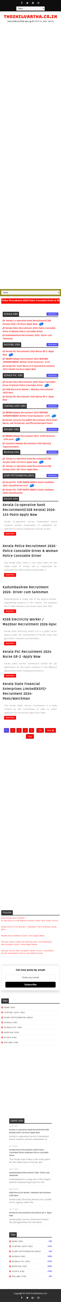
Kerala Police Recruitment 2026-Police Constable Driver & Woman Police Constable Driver (30, 551)
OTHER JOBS (10, 1037)
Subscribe (30, 984)
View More (52, 314)
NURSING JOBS (11, 1032)
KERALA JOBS (11, 1022)
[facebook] (22, 3)
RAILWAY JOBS (11, 1042)
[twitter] (27, 3)
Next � (50, 730)
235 (40, 730)
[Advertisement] (30, 156)
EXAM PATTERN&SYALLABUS (18, 1017)
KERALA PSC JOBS (13, 1027)
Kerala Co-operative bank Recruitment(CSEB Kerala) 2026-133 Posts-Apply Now (29, 510)
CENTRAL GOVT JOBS (14, 1012)
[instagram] (38, 3)
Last (30, 736)
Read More (10, 534)
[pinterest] (33, 3)
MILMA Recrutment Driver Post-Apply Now (22, 936)
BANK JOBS (9, 1007)
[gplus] (33, 1298)
